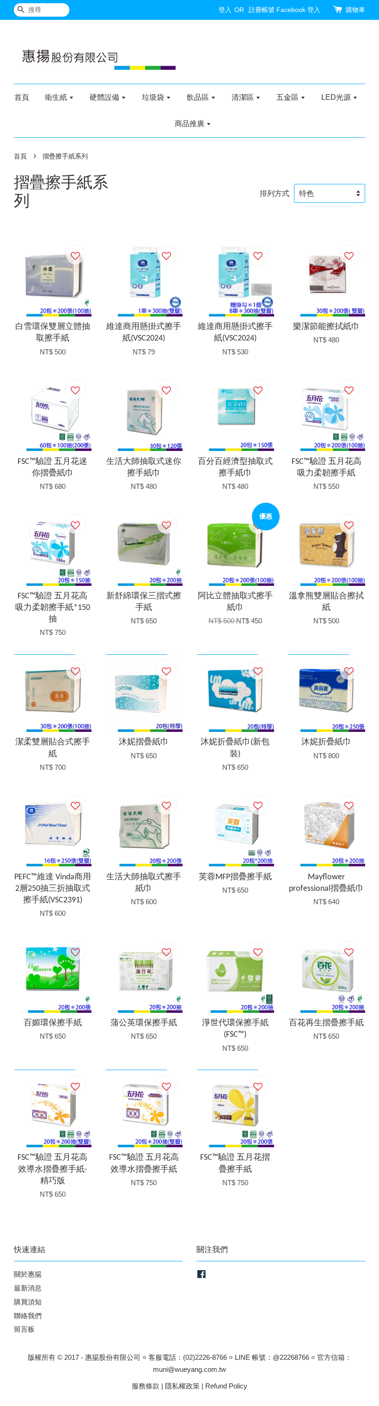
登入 (225, 9)
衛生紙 (57, 97)
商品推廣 (190, 124)
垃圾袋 (154, 97)
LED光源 (337, 97)
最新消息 (28, 1288)
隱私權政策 (182, 1386)
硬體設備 (105, 97)
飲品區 (199, 97)
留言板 (24, 1329)
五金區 (288, 97)
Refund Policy (226, 1386)
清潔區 (244, 97)
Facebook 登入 (298, 9)
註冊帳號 (262, 9)
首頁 (21, 97)
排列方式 (274, 193)
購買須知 (28, 1302)
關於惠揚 (28, 1274)
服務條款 (145, 1386)
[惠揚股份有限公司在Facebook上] (201, 1275)
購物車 (355, 9)
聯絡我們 (28, 1316)
